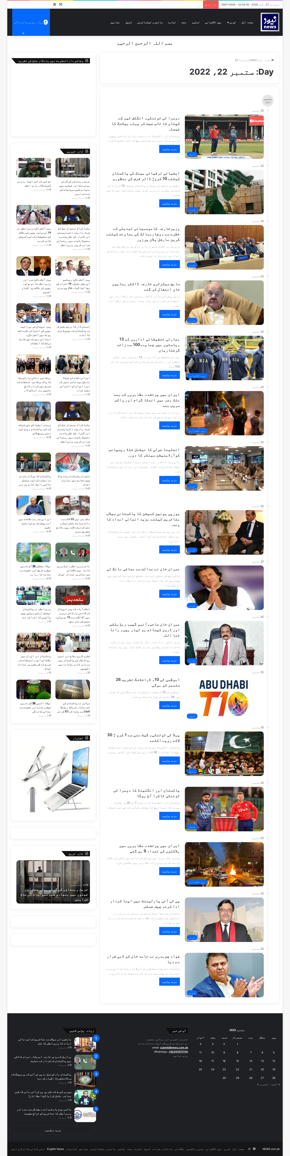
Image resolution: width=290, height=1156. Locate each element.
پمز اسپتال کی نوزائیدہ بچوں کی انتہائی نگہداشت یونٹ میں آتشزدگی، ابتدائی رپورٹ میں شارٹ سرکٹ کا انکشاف (34, 335)
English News (55, 1148)
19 (273, 1069)
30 (224, 1077)
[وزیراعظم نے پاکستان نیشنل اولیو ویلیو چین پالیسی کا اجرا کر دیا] (33, 595)
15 (237, 1060)
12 (273, 1060)
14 (250, 1060)
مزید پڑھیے (169, 149)
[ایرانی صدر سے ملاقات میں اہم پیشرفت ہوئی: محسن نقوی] (33, 505)
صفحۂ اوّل (247, 22)
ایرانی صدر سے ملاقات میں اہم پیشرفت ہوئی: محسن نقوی (35, 523)
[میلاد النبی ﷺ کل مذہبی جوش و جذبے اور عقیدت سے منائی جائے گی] (33, 689)
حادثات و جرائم (162, 1148)
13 (262, 1060)
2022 (253, 60)
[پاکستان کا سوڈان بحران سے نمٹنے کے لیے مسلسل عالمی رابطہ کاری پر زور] (33, 462)
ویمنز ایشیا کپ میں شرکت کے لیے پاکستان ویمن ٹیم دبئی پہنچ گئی (35, 429)
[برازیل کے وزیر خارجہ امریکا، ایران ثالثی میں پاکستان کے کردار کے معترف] (85, 1062)
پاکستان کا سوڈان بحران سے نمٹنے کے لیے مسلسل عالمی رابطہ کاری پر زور (35, 480)
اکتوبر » (263, 1084)
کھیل (128, 22)
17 (212, 1060)
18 (200, 1060)
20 (262, 1069)
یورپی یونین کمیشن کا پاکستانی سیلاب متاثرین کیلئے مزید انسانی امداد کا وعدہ (143, 519)
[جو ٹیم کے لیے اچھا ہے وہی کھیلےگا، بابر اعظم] (33, 167)
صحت (183, 22)
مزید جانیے (180, 1055)
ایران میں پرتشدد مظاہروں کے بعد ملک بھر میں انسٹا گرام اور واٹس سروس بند (146, 400)
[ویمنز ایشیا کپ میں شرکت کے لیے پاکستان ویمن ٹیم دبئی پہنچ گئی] (33, 411)
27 (262, 1077)
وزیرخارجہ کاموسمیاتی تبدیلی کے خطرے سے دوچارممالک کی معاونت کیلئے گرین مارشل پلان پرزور (143, 234)
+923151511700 (178, 1051)
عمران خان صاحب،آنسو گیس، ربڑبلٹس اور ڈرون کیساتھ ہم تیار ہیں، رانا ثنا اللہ (145, 630)
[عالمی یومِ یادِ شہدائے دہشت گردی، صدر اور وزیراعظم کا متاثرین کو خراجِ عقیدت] (85, 1114)
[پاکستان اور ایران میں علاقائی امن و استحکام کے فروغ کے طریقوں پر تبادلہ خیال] (33, 642)
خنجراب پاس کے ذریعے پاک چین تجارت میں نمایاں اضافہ (74, 480)
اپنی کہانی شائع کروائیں (28, 1148)
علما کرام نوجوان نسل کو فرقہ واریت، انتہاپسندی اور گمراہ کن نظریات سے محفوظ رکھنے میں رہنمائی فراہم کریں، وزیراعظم (73, 237)
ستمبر (244, 60)
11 (200, 1052)
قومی (232, 22)
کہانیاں (71, 1148)
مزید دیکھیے (53, 1130)
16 (224, 1060)
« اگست (275, 1084)
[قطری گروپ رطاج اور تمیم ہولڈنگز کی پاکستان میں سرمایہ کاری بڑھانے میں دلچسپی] (72, 642)
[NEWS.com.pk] (270, 22)
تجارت (172, 22)
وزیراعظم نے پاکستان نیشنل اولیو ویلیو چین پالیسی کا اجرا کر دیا (36, 613)
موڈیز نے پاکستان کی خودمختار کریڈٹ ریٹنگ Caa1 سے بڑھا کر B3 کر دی (73, 707)
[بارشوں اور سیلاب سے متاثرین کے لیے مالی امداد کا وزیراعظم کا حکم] (85, 1044)
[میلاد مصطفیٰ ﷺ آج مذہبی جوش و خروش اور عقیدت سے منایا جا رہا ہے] (33, 552)
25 (200, 1069)
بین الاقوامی (213, 22)
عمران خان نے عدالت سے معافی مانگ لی (143, 568)
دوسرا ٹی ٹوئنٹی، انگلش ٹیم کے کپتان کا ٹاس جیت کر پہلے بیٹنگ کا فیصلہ (145, 123)
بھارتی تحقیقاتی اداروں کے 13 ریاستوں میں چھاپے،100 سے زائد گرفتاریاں (148, 344)
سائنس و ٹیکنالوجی (150, 22)
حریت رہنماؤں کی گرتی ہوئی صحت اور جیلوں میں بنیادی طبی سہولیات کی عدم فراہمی (54, 894)
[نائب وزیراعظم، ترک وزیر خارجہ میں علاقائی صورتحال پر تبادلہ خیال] (72, 552)
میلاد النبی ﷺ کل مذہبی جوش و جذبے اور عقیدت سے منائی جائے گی (35, 707)
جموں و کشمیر (195, 1148)
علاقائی (179, 1148)
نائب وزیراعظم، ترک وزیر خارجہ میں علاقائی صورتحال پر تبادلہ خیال (73, 570)
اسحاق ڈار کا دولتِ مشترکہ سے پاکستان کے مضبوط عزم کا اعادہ (73, 331)
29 (237, 1077)
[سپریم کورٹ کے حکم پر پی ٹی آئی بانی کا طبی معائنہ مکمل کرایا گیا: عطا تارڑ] (85, 1097)
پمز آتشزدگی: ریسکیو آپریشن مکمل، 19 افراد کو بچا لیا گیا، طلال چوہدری (73, 283)
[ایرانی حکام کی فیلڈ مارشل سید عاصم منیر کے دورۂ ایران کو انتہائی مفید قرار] (72, 364)
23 (224, 1069)
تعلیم (196, 22)
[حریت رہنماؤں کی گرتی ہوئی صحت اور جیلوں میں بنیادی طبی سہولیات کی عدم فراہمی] (72, 167)
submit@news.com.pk (174, 1047)
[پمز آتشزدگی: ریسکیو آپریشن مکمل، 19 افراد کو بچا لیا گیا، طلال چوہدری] (72, 266)
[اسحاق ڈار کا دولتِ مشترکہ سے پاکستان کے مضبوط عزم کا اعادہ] (72, 313)
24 (212, 1069)
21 (250, 1069)
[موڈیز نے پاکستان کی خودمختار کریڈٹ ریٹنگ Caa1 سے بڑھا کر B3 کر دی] (72, 689)
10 (212, 1052)
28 (250, 1077)
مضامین (115, 22)
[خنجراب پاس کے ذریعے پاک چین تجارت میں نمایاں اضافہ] (72, 462)
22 (237, 1069)
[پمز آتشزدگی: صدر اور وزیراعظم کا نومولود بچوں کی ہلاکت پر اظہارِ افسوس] (33, 266)
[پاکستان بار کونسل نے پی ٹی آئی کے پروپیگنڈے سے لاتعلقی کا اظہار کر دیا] (85, 1079)
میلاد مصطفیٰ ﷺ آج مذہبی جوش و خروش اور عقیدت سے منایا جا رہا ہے (35, 570)
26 (273, 1077)
